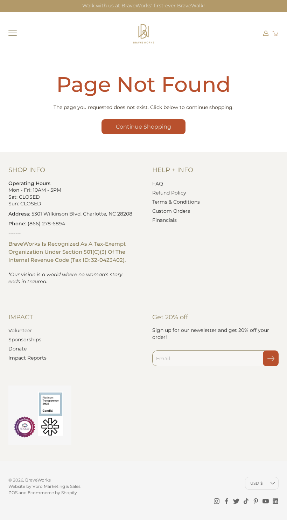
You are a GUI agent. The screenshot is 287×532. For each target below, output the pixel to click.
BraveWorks (38, 480)
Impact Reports (27, 358)
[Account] (266, 33)
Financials (164, 220)
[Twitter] (236, 501)
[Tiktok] (246, 501)
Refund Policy (169, 193)
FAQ (157, 183)
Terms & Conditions (176, 202)
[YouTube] (265, 501)
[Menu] (12, 33)
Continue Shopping (143, 126)
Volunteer (20, 330)
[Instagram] (217, 501)
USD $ (256, 483)
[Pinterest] (256, 501)
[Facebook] (226, 501)
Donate (17, 349)
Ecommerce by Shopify (52, 492)
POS (13, 492)
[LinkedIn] (275, 501)
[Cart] (276, 33)
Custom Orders (171, 211)
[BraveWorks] (143, 33)
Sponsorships (24, 339)
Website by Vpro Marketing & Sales (44, 486)
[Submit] (271, 358)
